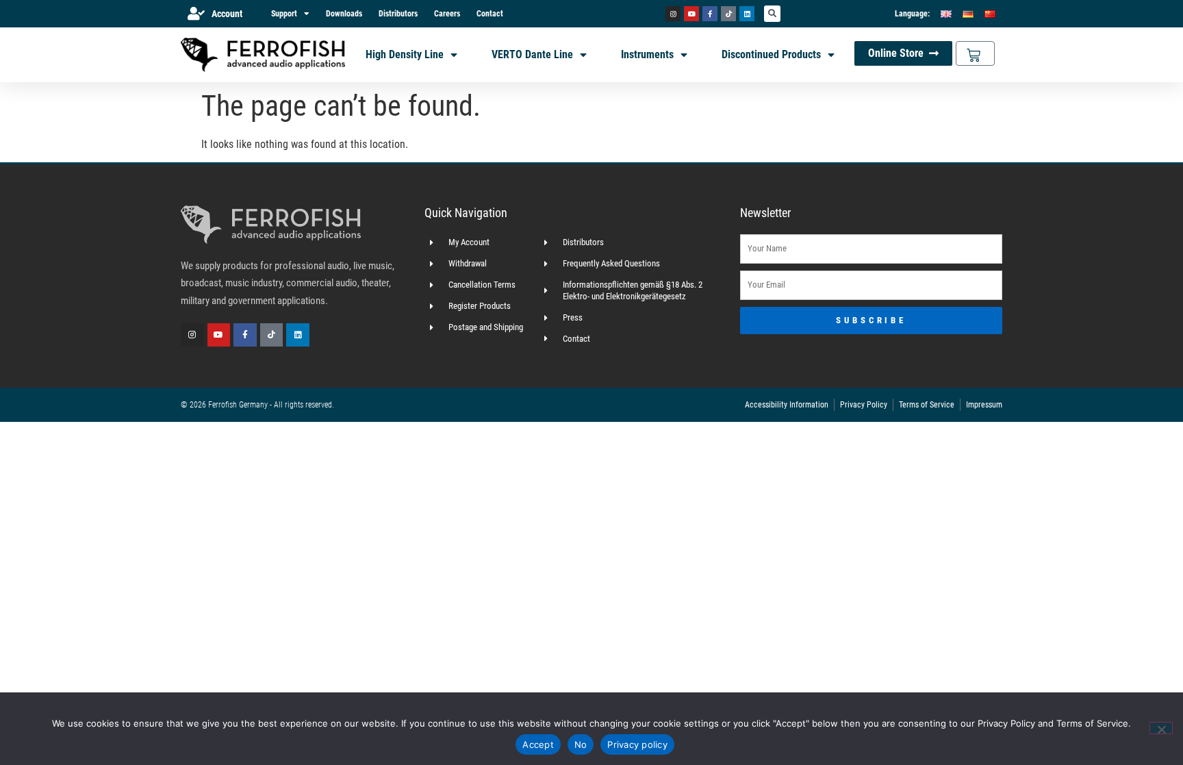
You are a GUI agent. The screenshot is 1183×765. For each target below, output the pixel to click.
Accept (538, 744)
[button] (772, 13)
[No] (1161, 728)
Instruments (647, 54)
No (580, 744)
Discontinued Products (771, 54)
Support (284, 13)
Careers (447, 13)
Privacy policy (637, 744)
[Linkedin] (746, 13)
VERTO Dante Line (532, 54)
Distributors (398, 13)
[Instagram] (672, 13)
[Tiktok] (728, 13)
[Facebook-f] (709, 13)
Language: (912, 13)
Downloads (344, 13)
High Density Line (405, 54)
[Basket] (975, 53)
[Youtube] (691, 13)
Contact (489, 13)
